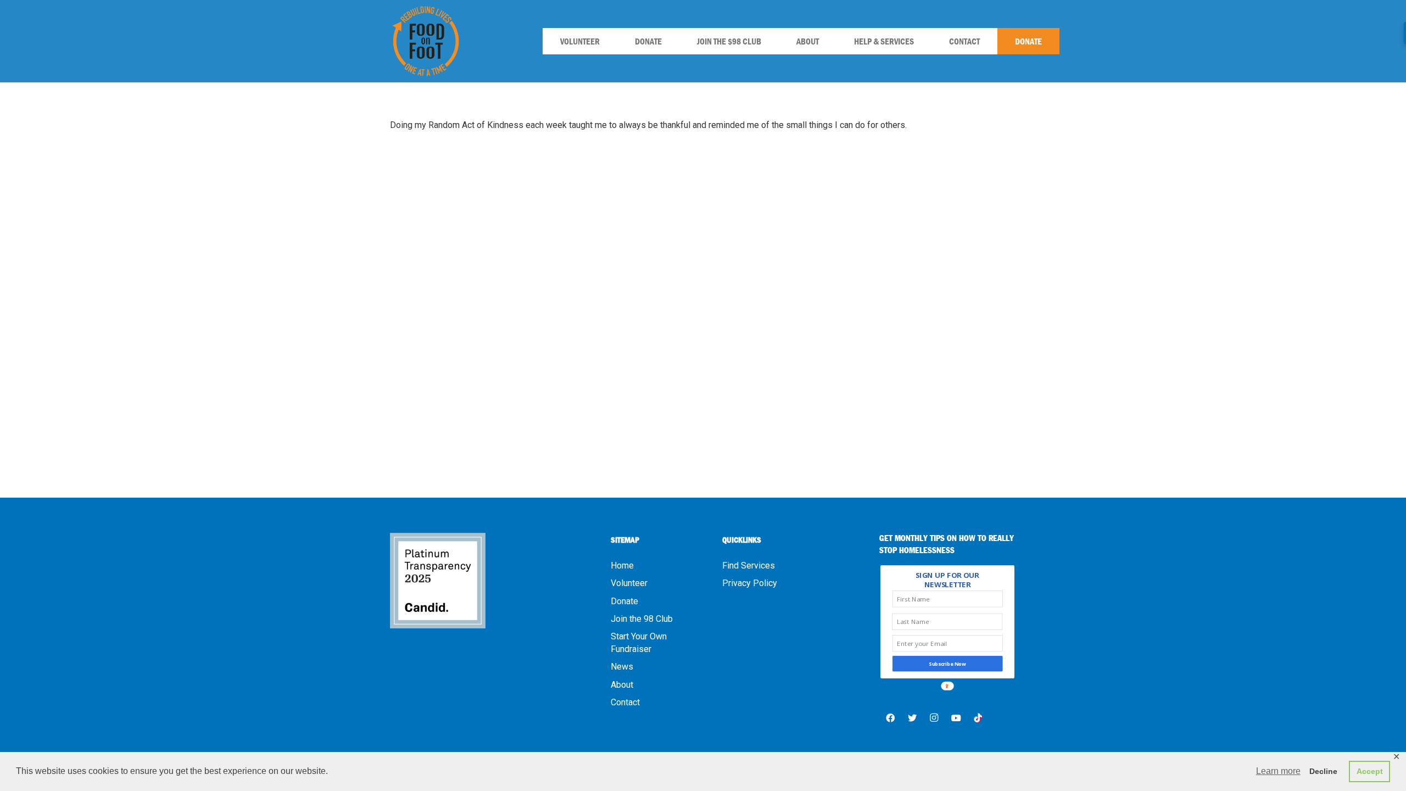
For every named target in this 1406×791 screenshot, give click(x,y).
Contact (625, 702)
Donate (624, 601)
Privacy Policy (749, 583)
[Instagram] (934, 718)
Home (622, 565)
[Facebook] (890, 718)
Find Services (748, 565)
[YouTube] (956, 718)
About (622, 684)
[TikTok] (978, 718)
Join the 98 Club (642, 619)
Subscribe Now (948, 663)
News (622, 666)
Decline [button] (1323, 771)
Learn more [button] (1278, 771)
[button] (947, 580)
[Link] (425, 41)
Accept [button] (1370, 771)
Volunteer (629, 583)
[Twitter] (912, 718)
